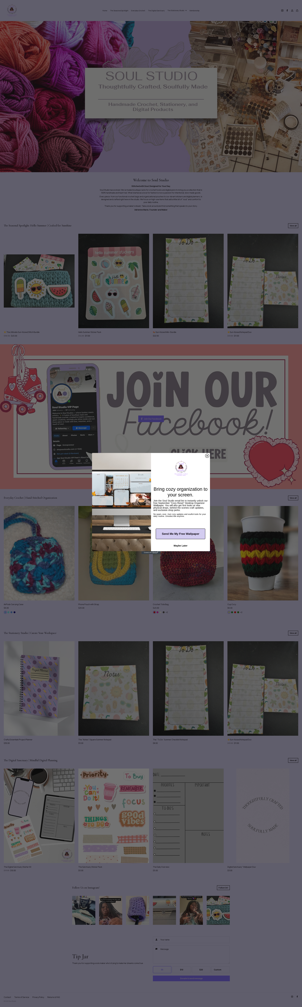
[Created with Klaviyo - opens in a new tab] (151, 552)
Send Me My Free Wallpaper (180, 533)
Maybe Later (180, 545)
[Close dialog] (207, 456)
